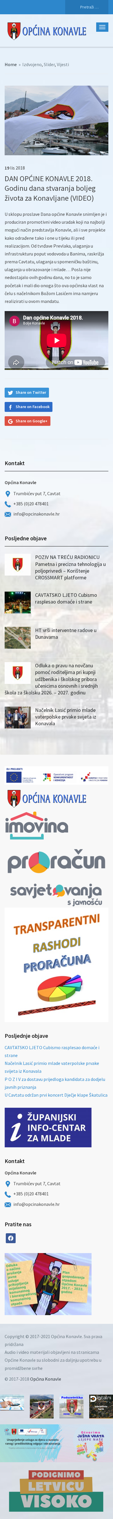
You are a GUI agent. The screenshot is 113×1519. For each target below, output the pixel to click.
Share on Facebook (33, 406)
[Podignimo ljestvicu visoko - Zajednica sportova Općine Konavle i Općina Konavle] (56, 1490)
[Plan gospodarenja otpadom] (70, 1284)
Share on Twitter (31, 392)
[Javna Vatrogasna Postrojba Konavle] (42, 1407)
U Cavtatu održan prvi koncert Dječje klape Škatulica (56, 1095)
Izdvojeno (32, 64)
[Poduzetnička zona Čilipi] (71, 1407)
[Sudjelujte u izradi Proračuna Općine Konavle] (12, 1403)
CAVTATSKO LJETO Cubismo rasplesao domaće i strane (66, 598)
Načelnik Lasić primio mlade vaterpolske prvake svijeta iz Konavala (65, 717)
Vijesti (63, 64)
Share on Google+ (32, 421)
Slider (49, 64)
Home (11, 64)
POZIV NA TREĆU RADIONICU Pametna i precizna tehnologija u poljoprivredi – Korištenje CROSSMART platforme (70, 567)
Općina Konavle (45, 1379)
